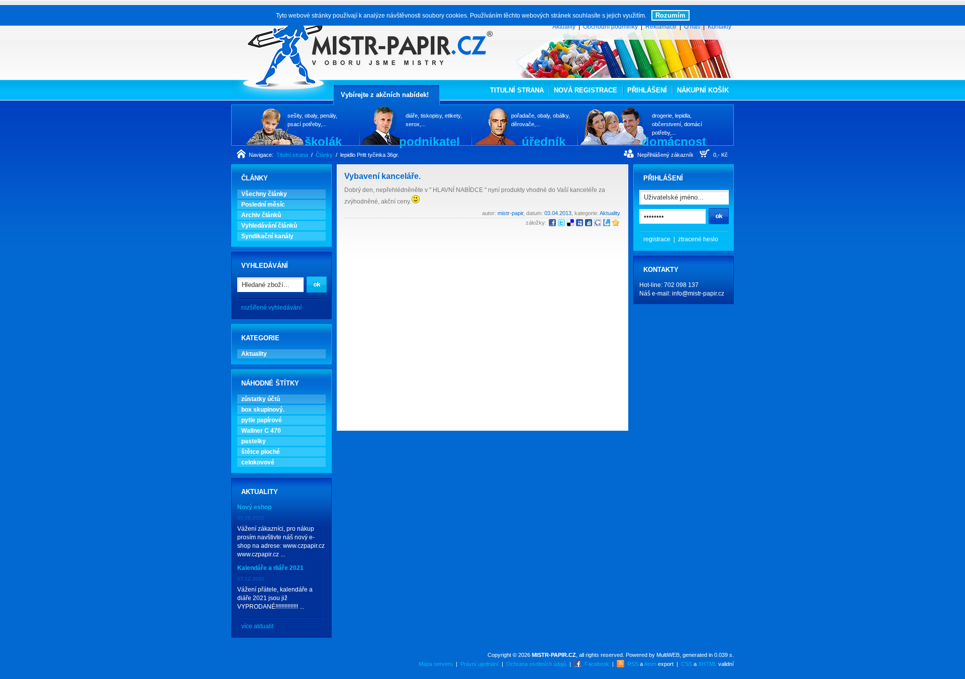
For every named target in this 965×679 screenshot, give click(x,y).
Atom (650, 664)
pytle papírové (261, 420)
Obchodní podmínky (610, 26)
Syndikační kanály (267, 236)
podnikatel (429, 141)
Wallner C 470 (261, 430)
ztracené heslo (698, 239)
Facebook (597, 664)
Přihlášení (647, 90)
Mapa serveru (436, 664)
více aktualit (257, 626)
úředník (543, 141)
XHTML (707, 664)
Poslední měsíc (263, 204)
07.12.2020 (250, 578)
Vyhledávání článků (269, 225)
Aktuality (563, 26)
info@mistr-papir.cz (698, 293)
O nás (692, 26)
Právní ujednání (479, 664)
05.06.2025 (250, 518)
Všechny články (264, 194)
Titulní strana (517, 90)
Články (324, 155)
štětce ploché (260, 451)
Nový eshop (254, 507)
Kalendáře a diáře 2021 (270, 567)
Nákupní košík (703, 90)
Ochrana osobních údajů (536, 664)
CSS (686, 664)
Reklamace (661, 26)
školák (323, 141)
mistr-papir (510, 213)
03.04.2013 (557, 213)
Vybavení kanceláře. (382, 176)
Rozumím (670, 15)
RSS (632, 664)
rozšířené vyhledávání (271, 307)
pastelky (253, 441)
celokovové (257, 462)
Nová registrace (585, 90)
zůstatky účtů (260, 399)
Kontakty (719, 26)
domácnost (674, 141)
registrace (656, 239)
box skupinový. (262, 409)
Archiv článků (261, 215)
